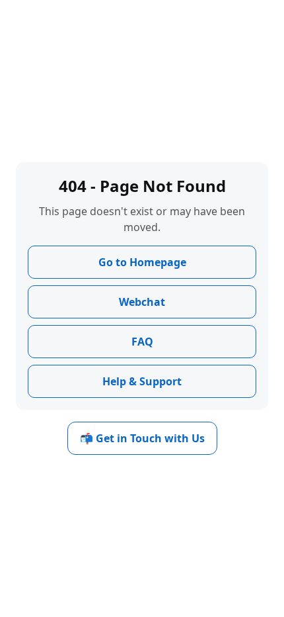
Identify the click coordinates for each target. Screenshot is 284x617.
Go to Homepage (142, 262)
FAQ (142, 341)
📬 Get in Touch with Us (142, 438)
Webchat (142, 302)
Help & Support (142, 381)
